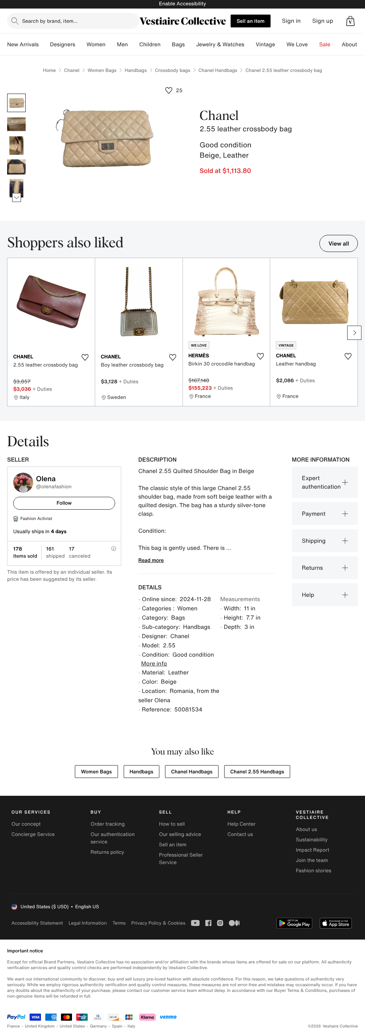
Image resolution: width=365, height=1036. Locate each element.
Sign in (291, 21)
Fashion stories (313, 870)
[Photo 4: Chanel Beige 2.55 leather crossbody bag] (16, 167)
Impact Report (312, 850)
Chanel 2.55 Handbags (257, 771)
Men (122, 44)
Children (150, 44)
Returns (312, 567)
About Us (353, 44)
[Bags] (190, 44)
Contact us (240, 834)
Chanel (71, 70)
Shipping (314, 540)
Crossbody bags (172, 70)
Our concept (26, 824)
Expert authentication (321, 482)
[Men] (134, 44)
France (13, 1026)
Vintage (265, 44)
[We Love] (314, 44)
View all (338, 243)
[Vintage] (281, 44)
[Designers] (81, 44)
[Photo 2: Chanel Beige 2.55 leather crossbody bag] (16, 124)
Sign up (322, 21)
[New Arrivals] (44, 44)
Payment (313, 513)
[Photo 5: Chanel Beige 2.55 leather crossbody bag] (16, 188)
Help (308, 594)
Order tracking (108, 824)
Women (96, 44)
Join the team (312, 860)
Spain (117, 1026)
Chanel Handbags (218, 70)
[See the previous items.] (16, 93)
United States (72, 1026)
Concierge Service (33, 834)
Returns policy (107, 852)
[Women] (111, 44)
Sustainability (312, 839)
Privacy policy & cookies (158, 923)
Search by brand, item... (50, 21)
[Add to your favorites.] (85, 357)
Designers (62, 44)
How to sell (172, 824)
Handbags (136, 70)
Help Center (241, 824)
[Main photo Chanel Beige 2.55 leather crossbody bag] (16, 103)
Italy (131, 1026)
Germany (98, 1026)
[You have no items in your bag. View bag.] (350, 21)
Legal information (87, 923)
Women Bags (102, 70)
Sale (324, 44)
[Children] (166, 44)
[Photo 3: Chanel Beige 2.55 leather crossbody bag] (16, 145)
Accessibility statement (37, 923)
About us (306, 829)
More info (154, 663)
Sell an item (250, 21)
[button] (350, 21)
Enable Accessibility (182, 3)
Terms (118, 923)
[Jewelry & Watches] (250, 44)
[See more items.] (16, 197)
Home (49, 70)
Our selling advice (180, 834)
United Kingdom (40, 1026)
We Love (297, 44)
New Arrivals (22, 44)
